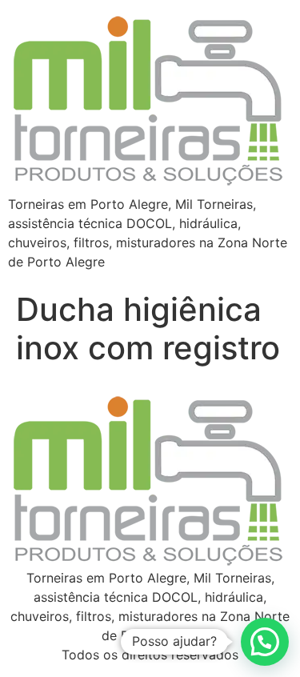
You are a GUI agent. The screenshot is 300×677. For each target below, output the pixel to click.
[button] (265, 642)
